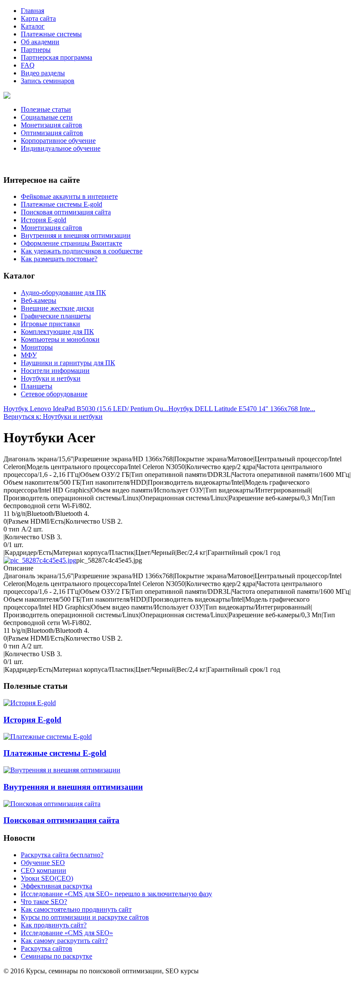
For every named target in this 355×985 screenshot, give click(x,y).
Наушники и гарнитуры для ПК (68, 362)
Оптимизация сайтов (52, 132)
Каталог (33, 26)
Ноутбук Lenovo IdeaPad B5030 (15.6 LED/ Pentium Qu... (85, 408)
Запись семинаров (47, 80)
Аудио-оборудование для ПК (63, 292)
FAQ (28, 65)
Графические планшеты (56, 316)
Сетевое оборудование (54, 394)
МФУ (29, 355)
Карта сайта (38, 18)
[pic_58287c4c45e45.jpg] (39, 560)
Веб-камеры (38, 300)
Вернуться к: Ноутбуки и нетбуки (53, 416)
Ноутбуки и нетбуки (51, 378)
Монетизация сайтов (51, 125)
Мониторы (37, 347)
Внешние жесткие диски (57, 308)
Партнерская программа (56, 57)
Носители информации (55, 370)
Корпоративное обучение (58, 140)
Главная (32, 10)
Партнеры (36, 49)
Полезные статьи (46, 109)
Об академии (40, 41)
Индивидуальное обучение (60, 148)
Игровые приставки (50, 323)
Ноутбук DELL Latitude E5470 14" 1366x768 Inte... (241, 408)
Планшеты (36, 386)
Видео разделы (43, 73)
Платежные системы (51, 34)
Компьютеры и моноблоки (60, 339)
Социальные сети (47, 117)
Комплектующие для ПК (57, 331)
